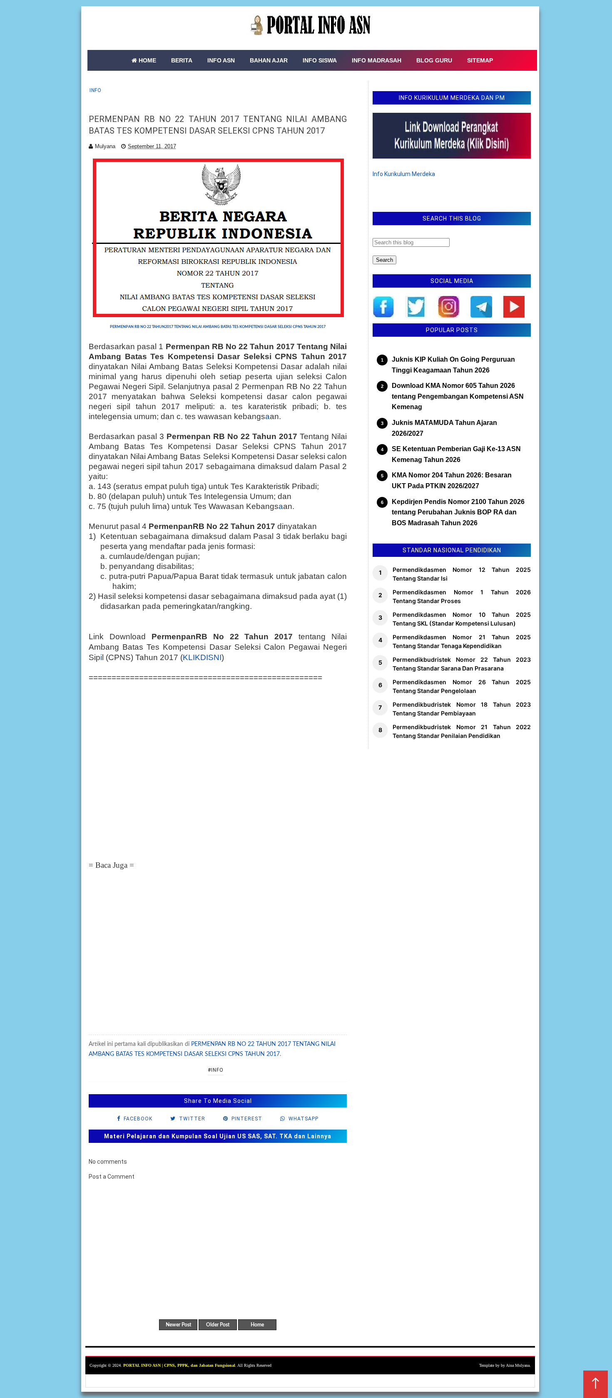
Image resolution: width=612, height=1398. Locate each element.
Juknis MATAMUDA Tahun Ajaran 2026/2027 (444, 428)
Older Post (217, 1324)
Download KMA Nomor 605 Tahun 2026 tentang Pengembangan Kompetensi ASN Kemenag (458, 396)
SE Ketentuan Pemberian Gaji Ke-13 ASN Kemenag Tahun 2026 (456, 454)
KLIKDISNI (202, 657)
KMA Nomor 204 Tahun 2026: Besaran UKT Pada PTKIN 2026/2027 (452, 480)
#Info (216, 1070)
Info (95, 90)
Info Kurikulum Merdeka (404, 174)
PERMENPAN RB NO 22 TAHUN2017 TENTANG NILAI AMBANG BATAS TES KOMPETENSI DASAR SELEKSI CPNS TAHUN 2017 (218, 327)
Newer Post (178, 1324)
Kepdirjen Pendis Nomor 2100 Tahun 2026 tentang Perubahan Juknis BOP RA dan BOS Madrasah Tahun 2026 (458, 512)
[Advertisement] (218, 771)
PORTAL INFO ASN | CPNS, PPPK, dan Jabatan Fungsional (179, 1365)
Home (257, 1324)
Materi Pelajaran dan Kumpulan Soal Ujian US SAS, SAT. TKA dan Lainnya (217, 1136)
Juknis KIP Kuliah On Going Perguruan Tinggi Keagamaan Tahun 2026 (453, 365)
